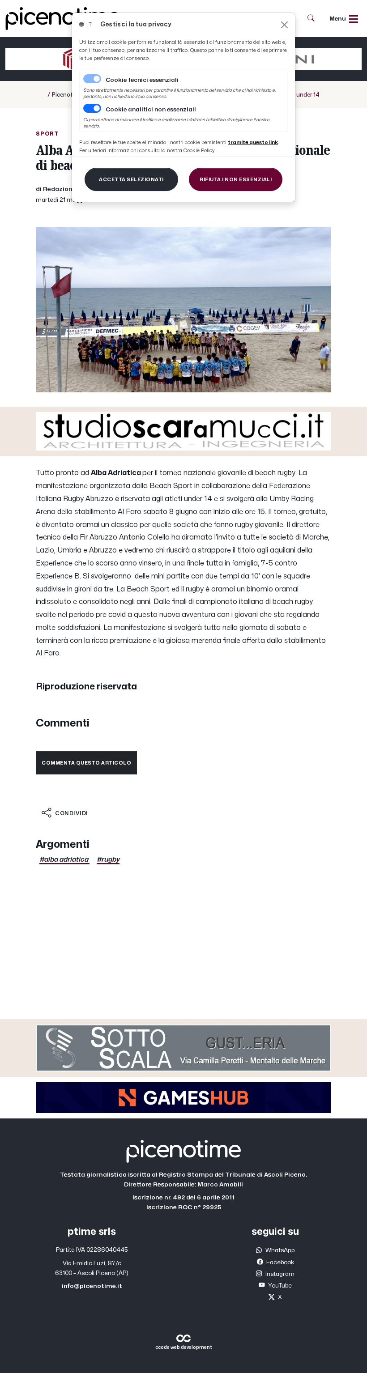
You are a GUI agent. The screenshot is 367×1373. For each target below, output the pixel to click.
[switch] (92, 108)
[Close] (284, 25)
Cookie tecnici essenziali (142, 80)
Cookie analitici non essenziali (151, 109)
